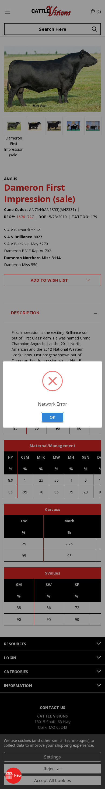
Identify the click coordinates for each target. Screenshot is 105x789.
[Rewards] (13, 776)
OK (52, 417)
